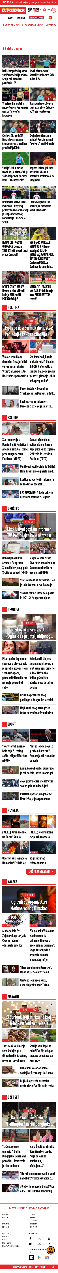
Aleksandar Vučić (32, 25)
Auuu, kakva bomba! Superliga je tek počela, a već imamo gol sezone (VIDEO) (37, 771)
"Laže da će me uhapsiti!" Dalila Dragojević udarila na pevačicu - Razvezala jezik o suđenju (14, 1156)
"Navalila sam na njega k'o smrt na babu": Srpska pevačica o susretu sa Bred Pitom (37, 1176)
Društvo (29, 522)
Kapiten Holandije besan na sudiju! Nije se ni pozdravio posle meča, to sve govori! (42, 174)
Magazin (33, 1223)
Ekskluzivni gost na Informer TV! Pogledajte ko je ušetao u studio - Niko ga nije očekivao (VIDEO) (29, 533)
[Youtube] (33, 1244)
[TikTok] (52, 1244)
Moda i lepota (29, 1010)
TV (3, 1220)
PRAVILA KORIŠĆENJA (10, 1246)
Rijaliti (33, 1141)
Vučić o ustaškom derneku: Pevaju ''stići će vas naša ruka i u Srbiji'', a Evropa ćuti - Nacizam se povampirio (15, 366)
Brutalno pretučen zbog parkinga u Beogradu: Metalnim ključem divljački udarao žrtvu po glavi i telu (37, 698)
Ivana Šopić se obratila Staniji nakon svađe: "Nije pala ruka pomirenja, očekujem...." (42, 1156)
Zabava (33, 1220)
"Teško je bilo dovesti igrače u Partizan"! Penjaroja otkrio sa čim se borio (42, 754)
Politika (21, 17)
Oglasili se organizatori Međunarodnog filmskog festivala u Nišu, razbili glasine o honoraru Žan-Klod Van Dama (29, 905)
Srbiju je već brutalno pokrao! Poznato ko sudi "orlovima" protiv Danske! (42, 140)
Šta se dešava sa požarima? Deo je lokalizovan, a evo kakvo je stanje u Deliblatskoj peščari (37, 583)
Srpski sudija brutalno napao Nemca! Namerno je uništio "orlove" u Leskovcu (15, 109)
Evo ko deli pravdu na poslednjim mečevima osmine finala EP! (40, 206)
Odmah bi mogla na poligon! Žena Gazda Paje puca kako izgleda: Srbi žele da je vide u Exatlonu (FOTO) (43, 449)
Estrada (29, 1110)
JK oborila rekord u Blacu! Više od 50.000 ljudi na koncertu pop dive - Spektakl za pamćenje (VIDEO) (37, 1189)
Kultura (29, 895)
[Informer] (44, 10)
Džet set (33, 1227)
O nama (5, 1236)
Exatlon (6, 434)
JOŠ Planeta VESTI (39, 872)
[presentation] (2, 17)
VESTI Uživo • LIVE (37, 1266)
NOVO (10, 17)
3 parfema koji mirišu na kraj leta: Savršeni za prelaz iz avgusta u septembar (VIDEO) (29, 1020)
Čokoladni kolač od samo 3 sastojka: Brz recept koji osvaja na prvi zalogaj (37, 1070)
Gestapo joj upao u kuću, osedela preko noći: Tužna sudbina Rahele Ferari (34, 983)
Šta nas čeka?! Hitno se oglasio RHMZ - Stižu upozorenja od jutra (37, 596)
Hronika (29, 622)
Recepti (6, 1040)
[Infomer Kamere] (34, 10)
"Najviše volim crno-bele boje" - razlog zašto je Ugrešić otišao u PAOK (14, 754)
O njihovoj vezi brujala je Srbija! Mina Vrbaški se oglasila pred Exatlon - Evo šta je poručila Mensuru (37, 469)
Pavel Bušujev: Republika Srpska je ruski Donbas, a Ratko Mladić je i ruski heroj (37, 391)
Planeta (6, 826)
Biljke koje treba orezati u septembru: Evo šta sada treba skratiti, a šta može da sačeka (37, 1083)
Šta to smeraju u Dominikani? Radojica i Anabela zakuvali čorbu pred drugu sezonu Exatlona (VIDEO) (15, 449)
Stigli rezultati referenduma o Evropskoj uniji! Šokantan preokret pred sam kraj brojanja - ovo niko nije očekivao (43, 861)
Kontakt (5, 1239)
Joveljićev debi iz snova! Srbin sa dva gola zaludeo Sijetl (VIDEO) (36, 784)
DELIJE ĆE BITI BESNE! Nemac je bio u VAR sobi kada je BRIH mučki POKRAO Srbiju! (13, 293)
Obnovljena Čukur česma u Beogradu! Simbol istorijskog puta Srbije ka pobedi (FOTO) (15, 565)
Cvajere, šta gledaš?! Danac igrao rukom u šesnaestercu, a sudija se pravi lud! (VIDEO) (14, 142)
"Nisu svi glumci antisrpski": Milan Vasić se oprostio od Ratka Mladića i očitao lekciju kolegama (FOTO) (36, 970)
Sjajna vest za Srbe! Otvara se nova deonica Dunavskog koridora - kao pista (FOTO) (42, 565)
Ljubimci (33, 1040)
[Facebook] (33, 1238)
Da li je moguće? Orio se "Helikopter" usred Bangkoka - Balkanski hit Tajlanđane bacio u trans (29, 1121)
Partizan (7, 740)
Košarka (34, 740)
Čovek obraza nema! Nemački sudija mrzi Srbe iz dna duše (42, 75)
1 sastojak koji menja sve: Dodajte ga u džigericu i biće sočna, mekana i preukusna (14, 1053)
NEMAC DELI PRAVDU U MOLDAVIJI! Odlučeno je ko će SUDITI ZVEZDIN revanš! (41, 293)
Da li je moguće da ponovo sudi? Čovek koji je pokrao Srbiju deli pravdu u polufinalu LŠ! (14, 77)
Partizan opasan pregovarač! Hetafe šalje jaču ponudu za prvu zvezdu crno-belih (36, 797)
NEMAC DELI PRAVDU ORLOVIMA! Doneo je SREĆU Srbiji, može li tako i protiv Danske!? (15, 249)
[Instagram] (52, 1238)
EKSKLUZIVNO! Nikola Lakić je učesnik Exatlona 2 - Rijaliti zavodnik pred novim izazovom (37, 495)
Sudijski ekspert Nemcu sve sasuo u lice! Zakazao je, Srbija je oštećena (42, 107)
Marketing (6, 1233)
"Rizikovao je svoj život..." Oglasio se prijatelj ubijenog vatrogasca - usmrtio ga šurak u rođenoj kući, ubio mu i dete (29, 633)
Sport (32, 1214)
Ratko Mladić (11, 25)
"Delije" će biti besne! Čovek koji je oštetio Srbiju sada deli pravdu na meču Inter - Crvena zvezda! (15, 174)
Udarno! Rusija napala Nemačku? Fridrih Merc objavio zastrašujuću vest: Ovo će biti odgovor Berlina (15, 861)
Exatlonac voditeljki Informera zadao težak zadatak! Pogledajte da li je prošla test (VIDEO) (37, 482)
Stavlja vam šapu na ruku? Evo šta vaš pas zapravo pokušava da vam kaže (41, 1053)
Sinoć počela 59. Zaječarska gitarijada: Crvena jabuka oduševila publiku (14, 938)
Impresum (6, 1243)
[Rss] (42, 1244)
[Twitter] (42, 1238)
